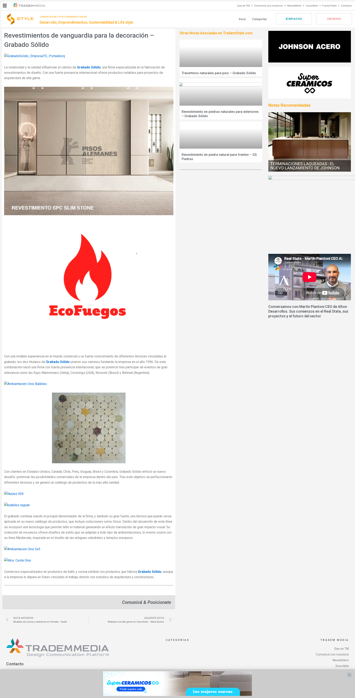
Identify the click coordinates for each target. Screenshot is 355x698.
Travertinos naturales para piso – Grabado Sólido (219, 73)
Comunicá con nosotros (268, 5)
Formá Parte (329, 5)
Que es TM (243, 5)
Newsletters (294, 5)
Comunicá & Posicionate (146, 602)
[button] (4, 5)
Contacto (346, 5)
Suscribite (312, 5)
